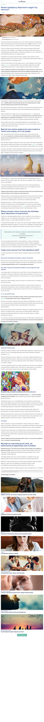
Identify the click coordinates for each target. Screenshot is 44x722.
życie (31, 114)
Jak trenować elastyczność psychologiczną (13, 612)
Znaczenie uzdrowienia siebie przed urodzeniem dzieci (16, 534)
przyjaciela (34, 144)
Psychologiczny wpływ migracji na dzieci (12, 631)
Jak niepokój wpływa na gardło (9, 553)
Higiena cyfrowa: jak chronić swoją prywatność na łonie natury (18, 494)
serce (30, 394)
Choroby (3, 552)
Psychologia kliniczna (5, 591)
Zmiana (24, 206)
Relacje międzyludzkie (5, 571)
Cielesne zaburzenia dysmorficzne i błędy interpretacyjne (17, 592)
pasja (8, 354)
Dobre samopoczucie (5, 493)
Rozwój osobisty (4, 610)
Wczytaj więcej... (22, 635)
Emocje (2, 532)
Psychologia (3, 4)
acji (8, 65)
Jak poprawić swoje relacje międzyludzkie (12, 573)
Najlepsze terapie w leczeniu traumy (11, 514)
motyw (6, 65)
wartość (3, 298)
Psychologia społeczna (6, 630)
